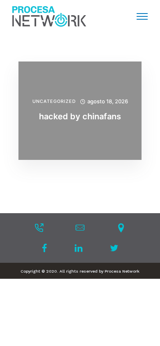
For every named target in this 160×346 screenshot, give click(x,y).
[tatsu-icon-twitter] (114, 248)
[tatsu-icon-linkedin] (81, 248)
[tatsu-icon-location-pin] (121, 227)
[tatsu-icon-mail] (80, 227)
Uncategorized (54, 101)
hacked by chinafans (80, 116)
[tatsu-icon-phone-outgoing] (38, 227)
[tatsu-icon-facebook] (47, 248)
